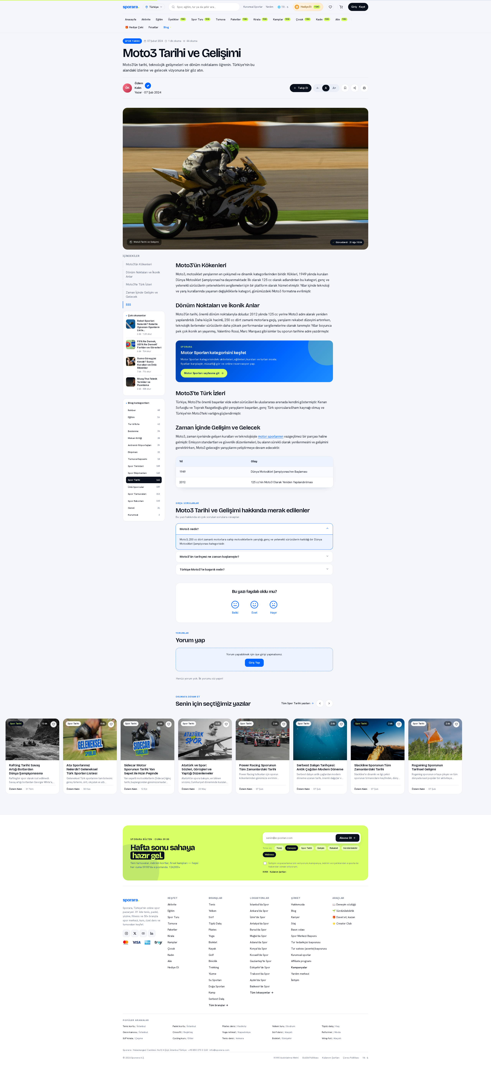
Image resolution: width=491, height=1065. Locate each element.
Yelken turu (283, 1026)
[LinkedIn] (151, 933)
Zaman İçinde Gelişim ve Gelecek (142, 294)
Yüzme (212, 973)
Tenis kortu (134, 1026)
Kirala (260, 19)
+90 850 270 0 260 (198, 1050)
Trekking (214, 967)
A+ (334, 88)
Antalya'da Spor (259, 923)
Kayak (212, 948)
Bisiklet (213, 942)
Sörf (211, 917)
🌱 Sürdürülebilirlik (343, 911)
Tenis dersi (233, 1038)
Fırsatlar (153, 27)
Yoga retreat (236, 1032)
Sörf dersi (282, 1032)
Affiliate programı (301, 961)
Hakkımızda (298, 904)
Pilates (212, 929)
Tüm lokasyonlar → (262, 992)
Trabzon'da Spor (260, 973)
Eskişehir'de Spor (260, 967)
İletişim (295, 980)
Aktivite (146, 19)
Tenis (212, 904)
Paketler (239, 19)
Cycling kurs (183, 1038)
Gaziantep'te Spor (260, 961)
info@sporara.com (219, 1050)
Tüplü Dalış (215, 923)
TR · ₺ (365, 1057)
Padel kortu (184, 1026)
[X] (134, 933)
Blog (166, 27)
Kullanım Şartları (278, 871)
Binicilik (213, 961)
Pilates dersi (234, 1026)
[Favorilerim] (330, 7)
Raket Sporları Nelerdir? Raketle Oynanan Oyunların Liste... (148, 325)
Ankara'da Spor (259, 911)
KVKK (265, 871)
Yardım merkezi (300, 973)
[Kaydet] (345, 88)
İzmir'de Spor (257, 917)
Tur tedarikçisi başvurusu (305, 942)
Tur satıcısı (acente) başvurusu (309, 948)
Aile (340, 19)
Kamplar (281, 19)
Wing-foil (331, 1038)
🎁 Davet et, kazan (343, 917)
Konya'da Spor (258, 948)
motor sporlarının (270, 436)
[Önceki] (320, 703)
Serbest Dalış (216, 999)
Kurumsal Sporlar (253, 6)
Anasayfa (130, 19)
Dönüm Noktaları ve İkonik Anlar (143, 274)
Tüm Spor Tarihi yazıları (295, 703)
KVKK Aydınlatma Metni (286, 1057)
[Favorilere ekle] (53, 724)
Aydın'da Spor (258, 980)
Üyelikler (176, 19)
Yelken (212, 911)
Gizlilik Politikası (310, 1057)
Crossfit (183, 1032)
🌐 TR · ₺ (283, 7)
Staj (293, 923)
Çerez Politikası (351, 1057)
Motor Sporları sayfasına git (201, 373)
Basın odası (298, 929)
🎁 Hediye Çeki (134, 27)
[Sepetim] (341, 7)
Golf (211, 955)
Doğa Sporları (217, 986)
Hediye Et (310, 6)
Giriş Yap (254, 662)
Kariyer (295, 917)
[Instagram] (126, 933)
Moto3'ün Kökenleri (139, 264)
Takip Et (303, 88)
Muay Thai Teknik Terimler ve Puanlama (147, 382)
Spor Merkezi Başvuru (303, 936)
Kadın (322, 19)
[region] (254, 472)
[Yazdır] (364, 88)
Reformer (331, 1032)
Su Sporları (215, 980)
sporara (130, 6)
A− (317, 88)
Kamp (212, 992)
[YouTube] (143, 933)
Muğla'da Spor (258, 936)
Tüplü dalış (330, 1026)
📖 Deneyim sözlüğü (344, 904)
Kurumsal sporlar (301, 955)
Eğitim (159, 19)
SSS (128, 305)
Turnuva (220, 19)
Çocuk (303, 19)
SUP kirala (133, 1038)
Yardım (270, 6)
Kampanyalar (299, 967)
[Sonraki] (329, 703)
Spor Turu (200, 19)
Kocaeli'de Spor (259, 955)
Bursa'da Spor (258, 929)
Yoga (211, 936)
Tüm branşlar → (218, 1005)
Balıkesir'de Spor (260, 986)
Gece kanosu (135, 1032)
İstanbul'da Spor (259, 904)
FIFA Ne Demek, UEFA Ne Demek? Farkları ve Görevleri (149, 344)
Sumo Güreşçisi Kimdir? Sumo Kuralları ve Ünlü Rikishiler (147, 363)
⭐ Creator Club (342, 923)
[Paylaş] (355, 88)
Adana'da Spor (258, 942)
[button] (254, 529)
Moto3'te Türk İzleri (139, 284)
